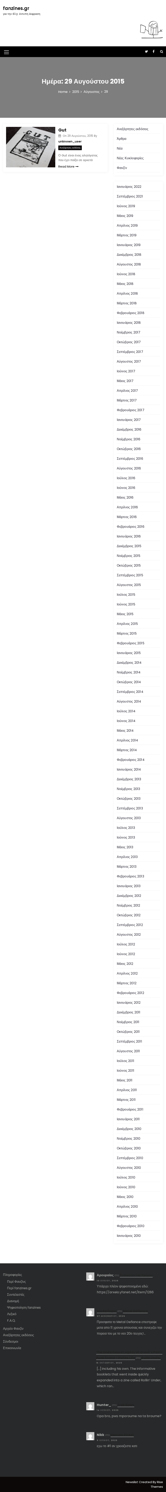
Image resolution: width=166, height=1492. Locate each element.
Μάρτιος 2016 (127, 517)
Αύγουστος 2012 (129, 934)
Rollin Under (151, 1358)
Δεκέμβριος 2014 (129, 662)
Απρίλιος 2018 (127, 293)
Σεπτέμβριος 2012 (130, 925)
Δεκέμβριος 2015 (129, 546)
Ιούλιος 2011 (125, 1061)
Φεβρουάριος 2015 (130, 643)
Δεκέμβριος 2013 (129, 779)
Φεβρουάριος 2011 (130, 1109)
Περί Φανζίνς (16, 1281)
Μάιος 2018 (125, 283)
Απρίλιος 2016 (127, 507)
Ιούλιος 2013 (126, 827)
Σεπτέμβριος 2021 (130, 196)
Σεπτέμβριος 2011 (129, 1041)
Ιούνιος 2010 (126, 1187)
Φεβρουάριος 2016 (130, 526)
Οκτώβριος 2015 (129, 565)
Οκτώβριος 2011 (128, 1031)
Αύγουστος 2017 (129, 361)
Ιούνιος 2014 (126, 721)
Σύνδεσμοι (10, 1341)
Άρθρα (122, 138)
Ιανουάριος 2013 (129, 886)
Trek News (125, 1405)
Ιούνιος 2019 (126, 206)
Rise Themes (157, 1484)
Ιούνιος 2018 (126, 274)
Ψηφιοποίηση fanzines (24, 1307)
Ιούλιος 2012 (126, 944)
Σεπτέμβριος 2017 (130, 351)
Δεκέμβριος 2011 (128, 1012)
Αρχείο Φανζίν (13, 1328)
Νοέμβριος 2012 (128, 905)
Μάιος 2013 (125, 847)
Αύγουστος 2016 (129, 468)
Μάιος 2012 (125, 963)
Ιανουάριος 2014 (129, 769)
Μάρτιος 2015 (127, 633)
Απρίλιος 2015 (127, 623)
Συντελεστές (15, 1294)
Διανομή (13, 1301)
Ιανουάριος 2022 (129, 186)
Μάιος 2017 (125, 381)
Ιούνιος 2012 (126, 954)
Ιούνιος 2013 (126, 837)
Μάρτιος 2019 (126, 235)
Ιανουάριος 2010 (129, 1235)
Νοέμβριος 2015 (128, 555)
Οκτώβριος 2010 (129, 1148)
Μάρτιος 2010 (127, 1216)
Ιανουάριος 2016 (129, 536)
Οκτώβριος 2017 (129, 342)
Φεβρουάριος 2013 (130, 876)
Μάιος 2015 (125, 614)
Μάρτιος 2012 (126, 983)
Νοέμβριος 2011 (128, 1022)
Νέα (120, 148)
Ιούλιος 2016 (126, 478)
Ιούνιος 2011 (125, 1070)
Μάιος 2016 (125, 497)
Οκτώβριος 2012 (129, 915)
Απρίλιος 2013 (127, 857)
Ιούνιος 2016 (126, 487)
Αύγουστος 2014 (129, 701)
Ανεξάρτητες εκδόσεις (70, 147)
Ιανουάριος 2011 (128, 1119)
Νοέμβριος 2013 (128, 789)
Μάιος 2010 (125, 1197)
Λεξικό (11, 1314)
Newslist (132, 1482)
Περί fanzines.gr (19, 1288)
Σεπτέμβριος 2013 (130, 808)
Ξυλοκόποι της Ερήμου (136, 1275)
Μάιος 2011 (125, 1080)
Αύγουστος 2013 (129, 818)
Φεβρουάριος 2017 (130, 410)
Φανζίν (122, 168)
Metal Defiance (135, 1311)
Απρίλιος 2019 (127, 225)
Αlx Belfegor (107, 1311)
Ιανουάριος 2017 (129, 419)
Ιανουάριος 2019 (129, 245)
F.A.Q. (11, 1320)
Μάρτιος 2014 (127, 750)
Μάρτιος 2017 (127, 400)
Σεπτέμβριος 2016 (130, 458)
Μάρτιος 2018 (127, 303)
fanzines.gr (16, 8)
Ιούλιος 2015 (126, 594)
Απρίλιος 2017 (127, 390)
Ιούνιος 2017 (126, 371)
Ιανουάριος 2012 (129, 1002)
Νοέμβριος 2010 (128, 1138)
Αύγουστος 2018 (129, 264)
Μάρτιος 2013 (126, 866)
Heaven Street (122, 1435)
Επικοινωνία (12, 1348)
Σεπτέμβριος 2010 (130, 1158)
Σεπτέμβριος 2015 (130, 575)
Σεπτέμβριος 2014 (130, 691)
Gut (62, 130)
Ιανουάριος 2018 (129, 322)
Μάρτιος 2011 (126, 1099)
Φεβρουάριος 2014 (131, 759)
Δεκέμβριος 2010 (129, 1129)
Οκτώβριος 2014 (129, 682)
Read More (66, 166)
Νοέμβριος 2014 (129, 672)
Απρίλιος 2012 (127, 973)
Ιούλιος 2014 (126, 711)
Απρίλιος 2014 (127, 740)
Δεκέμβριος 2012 (129, 895)
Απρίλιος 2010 (127, 1206)
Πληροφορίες (12, 1274)
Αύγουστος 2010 (129, 1167)
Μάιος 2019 (125, 215)
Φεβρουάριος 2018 (130, 313)
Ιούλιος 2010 (126, 1177)
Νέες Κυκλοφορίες (130, 158)
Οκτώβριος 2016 (129, 449)
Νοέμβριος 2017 (128, 332)
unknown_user (70, 141)
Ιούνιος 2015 (126, 604)
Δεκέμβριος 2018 (129, 254)
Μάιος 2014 (125, 730)
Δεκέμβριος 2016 (129, 429)
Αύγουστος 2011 (128, 1051)
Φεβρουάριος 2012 (130, 993)
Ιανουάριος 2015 (129, 653)
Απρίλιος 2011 (127, 1090)
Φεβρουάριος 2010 (130, 1226)
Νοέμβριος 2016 (128, 439)
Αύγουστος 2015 (129, 585)
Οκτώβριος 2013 (129, 798)
